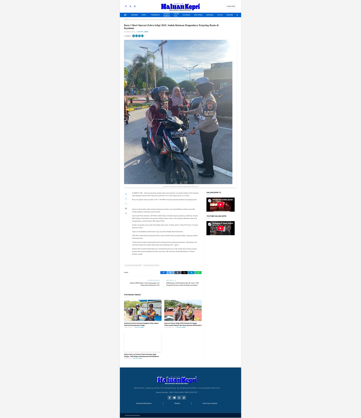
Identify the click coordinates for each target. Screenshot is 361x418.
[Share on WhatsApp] (136, 36)
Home (125, 19)
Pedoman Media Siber (144, 403)
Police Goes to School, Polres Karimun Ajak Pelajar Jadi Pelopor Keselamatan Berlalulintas (141, 355)
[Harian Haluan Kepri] (180, 6)
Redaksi (177, 403)
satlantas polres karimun (151, 265)
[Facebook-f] (170, 398)
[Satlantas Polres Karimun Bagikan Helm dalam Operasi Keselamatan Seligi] (143, 310)
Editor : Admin (137, 358)
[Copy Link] (126, 213)
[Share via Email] (142, 36)
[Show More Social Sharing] (145, 36)
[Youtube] (174, 398)
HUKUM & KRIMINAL (166, 15)
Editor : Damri (143, 32)
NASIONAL (210, 15)
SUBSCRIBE (231, 6)
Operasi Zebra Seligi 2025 (133, 265)
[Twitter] (126, 199)
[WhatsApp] (126, 203)
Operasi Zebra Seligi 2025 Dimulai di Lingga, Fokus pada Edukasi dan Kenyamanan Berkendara (183, 324)
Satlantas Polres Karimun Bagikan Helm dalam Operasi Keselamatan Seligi (141, 324)
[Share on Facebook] (133, 36)
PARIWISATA (155, 15)
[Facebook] (126, 194)
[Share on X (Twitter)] (139, 36)
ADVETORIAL (198, 15)
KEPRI (144, 15)
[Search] (237, 15)
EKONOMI (229, 15)
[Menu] (125, 15)
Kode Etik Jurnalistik (210, 403)
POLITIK (220, 15)
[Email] (126, 208)
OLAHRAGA (186, 15)
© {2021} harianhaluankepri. (132, 415)
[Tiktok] (184, 398)
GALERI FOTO (176, 15)
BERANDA (134, 15)
